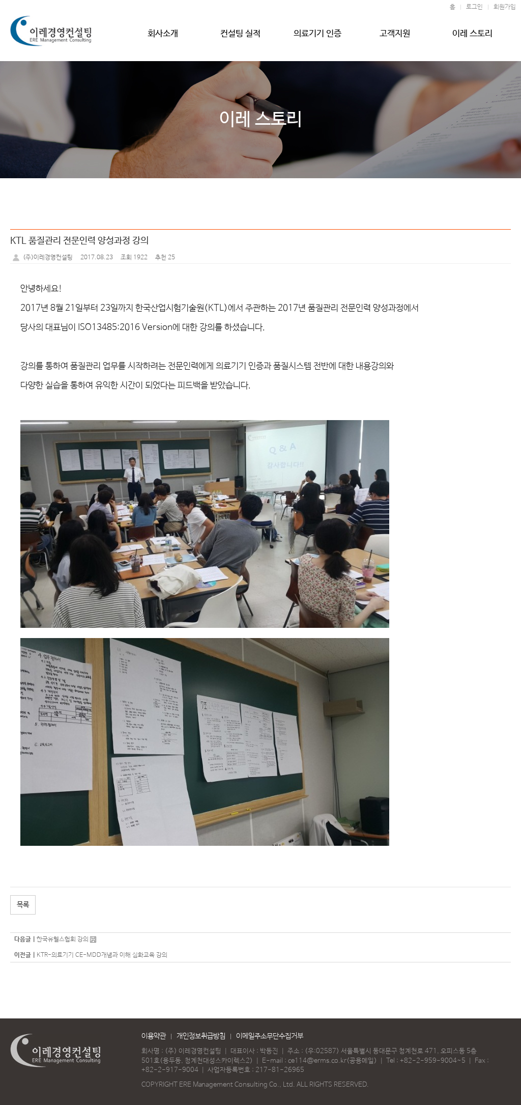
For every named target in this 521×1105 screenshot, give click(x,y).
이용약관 (153, 1036)
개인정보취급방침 (201, 1036)
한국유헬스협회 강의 (63, 939)
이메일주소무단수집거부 (269, 1036)
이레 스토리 (472, 34)
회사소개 (163, 34)
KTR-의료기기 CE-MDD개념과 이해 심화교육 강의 (102, 955)
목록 (23, 905)
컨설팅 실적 (240, 34)
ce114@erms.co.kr (317, 1061)
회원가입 (505, 7)
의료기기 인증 (317, 34)
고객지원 (395, 34)
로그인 (474, 7)
